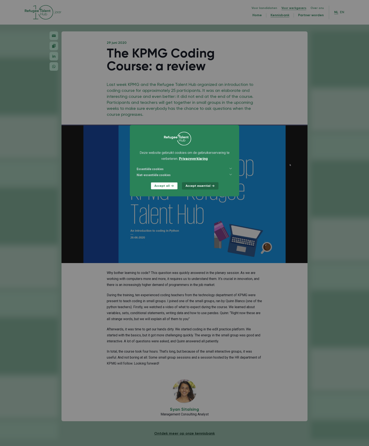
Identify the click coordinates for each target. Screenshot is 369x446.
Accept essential (198, 185)
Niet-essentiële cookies (154, 175)
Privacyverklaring (193, 158)
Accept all (162, 185)
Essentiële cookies (150, 169)
